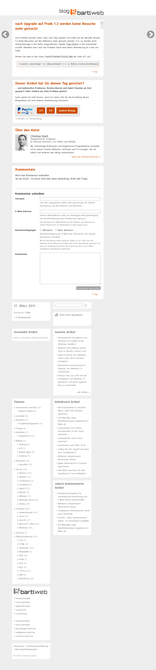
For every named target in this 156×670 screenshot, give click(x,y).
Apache (22, 476)
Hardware (20, 432)
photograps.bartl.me (26, 628)
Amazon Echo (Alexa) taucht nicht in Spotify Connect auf (72, 349)
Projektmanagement (29, 423)
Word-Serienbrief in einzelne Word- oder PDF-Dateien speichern (72, 411)
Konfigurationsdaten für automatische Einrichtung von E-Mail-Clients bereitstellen (72, 496)
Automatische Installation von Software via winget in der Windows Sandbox (72, 341)
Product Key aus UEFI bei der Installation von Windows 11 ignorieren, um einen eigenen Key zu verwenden (72, 380)
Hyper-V (23, 488)
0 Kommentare (23, 317)
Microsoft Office (27, 523)
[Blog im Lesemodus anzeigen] (102, 26)
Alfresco (23, 473)
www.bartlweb (23, 620)
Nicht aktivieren (65, 230)
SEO (21, 563)
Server (19, 469)
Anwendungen (26, 512)
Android (23, 444)
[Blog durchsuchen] (85, 305)
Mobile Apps (25, 452)
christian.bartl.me (24, 636)
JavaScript (24, 547)
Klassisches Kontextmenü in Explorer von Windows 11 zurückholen (72, 368)
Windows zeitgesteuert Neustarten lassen (69, 458)
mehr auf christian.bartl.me (85, 156)
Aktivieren (47, 230)
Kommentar (21, 254)
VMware (23, 496)
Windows (23, 527)
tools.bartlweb (23, 602)
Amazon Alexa (26, 411)
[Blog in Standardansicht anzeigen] (102, 23)
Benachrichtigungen (25, 230)
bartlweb (20, 416)
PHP (21, 555)
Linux (21, 516)
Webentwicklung (24, 536)
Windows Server (27, 500)
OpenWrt (23, 464)
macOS (22, 520)
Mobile (19, 440)
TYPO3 (22, 571)
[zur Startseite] (82, 14)
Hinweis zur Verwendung (30, 118)
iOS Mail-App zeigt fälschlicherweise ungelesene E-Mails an (73, 421)
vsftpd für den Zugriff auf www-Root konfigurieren (73, 451)
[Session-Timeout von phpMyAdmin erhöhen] (150, 34)
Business (20, 419)
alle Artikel (82, 392)
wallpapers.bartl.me (25, 632)
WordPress (24, 578)
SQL (21, 567)
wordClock (21, 609)
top (96, 71)
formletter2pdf (23, 598)
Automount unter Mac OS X (71, 445)
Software (20, 508)
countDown (21, 613)
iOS (20, 448)
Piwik (27, 312)
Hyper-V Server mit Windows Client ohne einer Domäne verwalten (72, 358)
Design (19, 428)
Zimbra (22, 503)
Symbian (23, 456)
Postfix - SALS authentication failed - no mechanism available (73, 519)
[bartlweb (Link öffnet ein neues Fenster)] (31, 591)
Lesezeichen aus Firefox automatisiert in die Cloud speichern (71, 431)
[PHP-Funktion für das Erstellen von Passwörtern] (5, 34)
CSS (21, 540)
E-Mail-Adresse (23, 211)
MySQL (22, 492)
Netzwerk (20, 460)
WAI (21, 574)
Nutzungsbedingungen (26, 649)
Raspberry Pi (25, 436)
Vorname (20, 198)
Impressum (19, 646)
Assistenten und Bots (26, 407)
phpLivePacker (23, 606)
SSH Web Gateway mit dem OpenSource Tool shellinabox (72, 472)
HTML (22, 544)
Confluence (24, 480)
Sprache (20, 532)
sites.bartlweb (23, 624)
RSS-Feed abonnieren (71, 315)
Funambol (23, 484)
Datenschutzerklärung (37, 646)
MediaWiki (24, 551)
